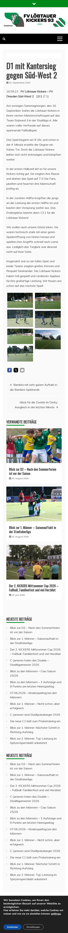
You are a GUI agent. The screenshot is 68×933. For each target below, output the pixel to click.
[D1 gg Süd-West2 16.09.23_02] (20, 318)
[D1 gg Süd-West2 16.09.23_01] (20, 300)
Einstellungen (33, 927)
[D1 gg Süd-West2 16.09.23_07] (48, 339)
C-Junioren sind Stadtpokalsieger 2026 (35, 714)
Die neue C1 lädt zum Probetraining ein (35, 721)
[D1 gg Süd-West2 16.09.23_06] (20, 354)
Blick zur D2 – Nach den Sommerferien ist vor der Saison (32, 471)
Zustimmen (12, 927)
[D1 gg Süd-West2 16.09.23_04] (20, 336)
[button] (9, 370)
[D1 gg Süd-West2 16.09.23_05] (48, 301)
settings (56, 913)
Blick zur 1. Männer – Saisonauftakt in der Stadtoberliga (32, 529)
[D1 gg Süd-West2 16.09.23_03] (48, 319)
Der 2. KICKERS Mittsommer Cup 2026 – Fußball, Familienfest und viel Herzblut (34, 587)
